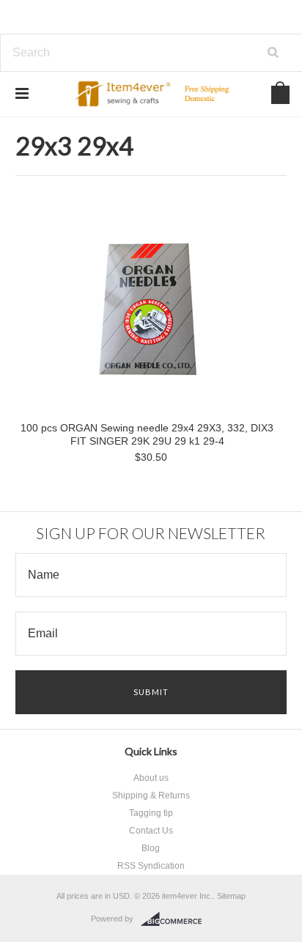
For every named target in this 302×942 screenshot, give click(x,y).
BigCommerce (175, 919)
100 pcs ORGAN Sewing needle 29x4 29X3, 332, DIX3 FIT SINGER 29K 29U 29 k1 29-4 (147, 434)
